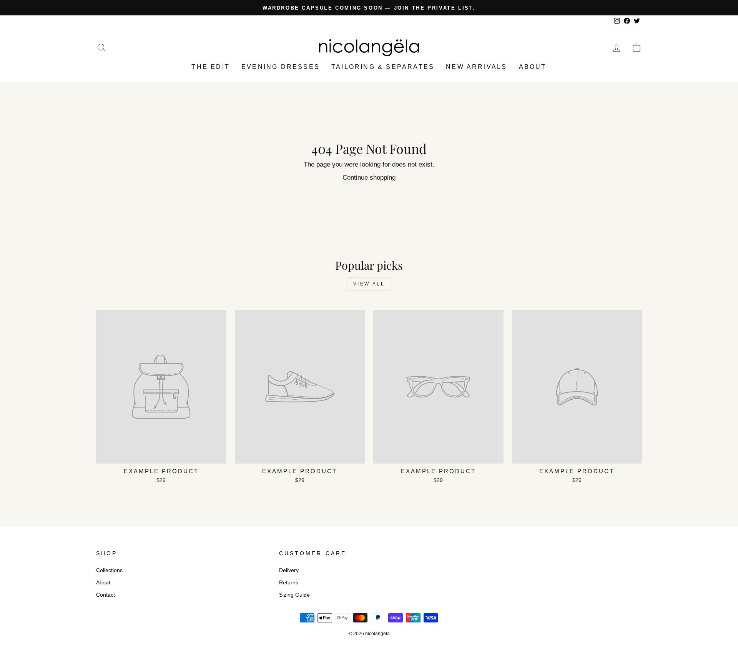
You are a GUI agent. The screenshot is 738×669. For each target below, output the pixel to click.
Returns (288, 582)
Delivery (289, 570)
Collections (109, 570)
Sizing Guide (294, 595)
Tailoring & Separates (382, 66)
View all (369, 284)
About (533, 66)
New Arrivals (476, 66)
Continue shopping (369, 177)
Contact (105, 595)
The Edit (210, 66)
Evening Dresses (280, 66)
